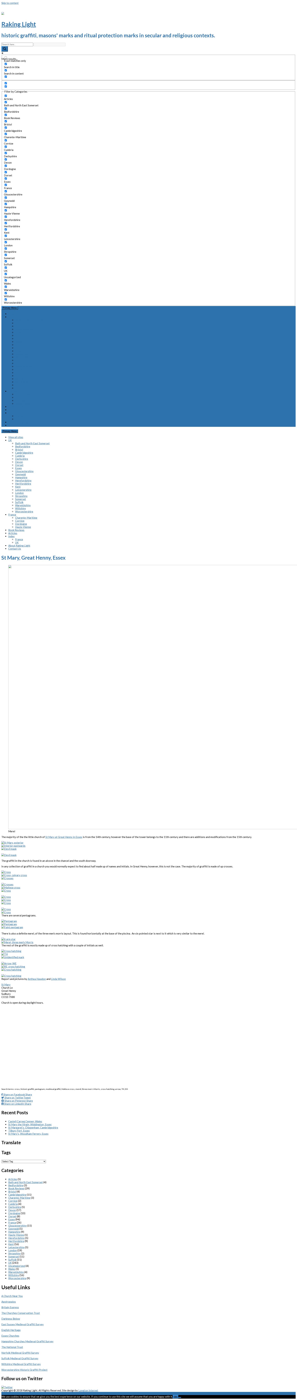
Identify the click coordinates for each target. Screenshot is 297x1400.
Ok (175, 1397)
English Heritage (11, 1330)
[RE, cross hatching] (13, 966)
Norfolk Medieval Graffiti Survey (20, 1352)
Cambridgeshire (24, 329)
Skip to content (10, 2)
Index (11, 412)
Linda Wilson (58, 978)
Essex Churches (10, 1335)
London (19, 369)
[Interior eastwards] (13, 845)
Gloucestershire (24, 347)
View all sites (15, 313)
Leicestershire (23, 366)
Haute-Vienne (23, 403)
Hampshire (21, 354)
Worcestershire (24, 388)
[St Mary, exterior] (12, 842)
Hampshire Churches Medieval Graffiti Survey (27, 1341)
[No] (179, 1397)
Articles (12, 409)
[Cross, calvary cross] (14, 875)
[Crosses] (7, 878)
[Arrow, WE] (8, 963)
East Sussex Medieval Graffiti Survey (22, 1324)
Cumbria (20, 332)
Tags (6, 1152)
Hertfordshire (23, 360)
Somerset (20, 375)
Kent (18, 363)
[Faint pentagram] (12, 927)
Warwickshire (23, 381)
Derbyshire (21, 335)
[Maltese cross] (10, 887)
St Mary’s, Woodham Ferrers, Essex (28, 1133)
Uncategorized (16, 1265)
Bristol (19, 326)
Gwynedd (20, 350)
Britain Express (10, 1307)
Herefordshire (23, 357)
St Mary (5, 984)
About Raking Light (19, 422)
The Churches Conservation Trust (20, 1312)
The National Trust (12, 1347)
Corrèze (19, 397)
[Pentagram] (9, 921)
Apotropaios (8, 1301)
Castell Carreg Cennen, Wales (25, 1121)
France (12, 391)
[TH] (4, 954)
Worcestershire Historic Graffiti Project (24, 1369)
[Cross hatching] (11, 951)
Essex (18, 344)
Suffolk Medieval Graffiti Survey (19, 1358)
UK (10, 316)
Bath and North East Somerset (32, 320)
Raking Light (18, 24)
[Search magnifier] (4, 49)
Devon (19, 338)
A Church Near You (12, 1295)
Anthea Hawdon (37, 978)
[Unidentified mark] (12, 957)
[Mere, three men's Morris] (17, 942)
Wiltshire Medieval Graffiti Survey (21, 1364)
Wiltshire (20, 385)
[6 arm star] (8, 939)
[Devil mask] (8, 848)
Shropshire (21, 372)
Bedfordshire (22, 323)
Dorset (19, 341)
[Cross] (6, 872)
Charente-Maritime (26, 394)
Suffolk (19, 378)
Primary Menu (10, 308)
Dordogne (21, 400)
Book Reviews (16, 406)
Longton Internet (88, 1390)
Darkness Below (10, 1318)
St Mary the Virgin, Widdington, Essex (30, 1124)
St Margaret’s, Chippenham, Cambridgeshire (33, 1127)
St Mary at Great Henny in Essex (63, 836)
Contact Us (14, 425)
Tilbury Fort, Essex (19, 1130)
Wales (11, 1268)
